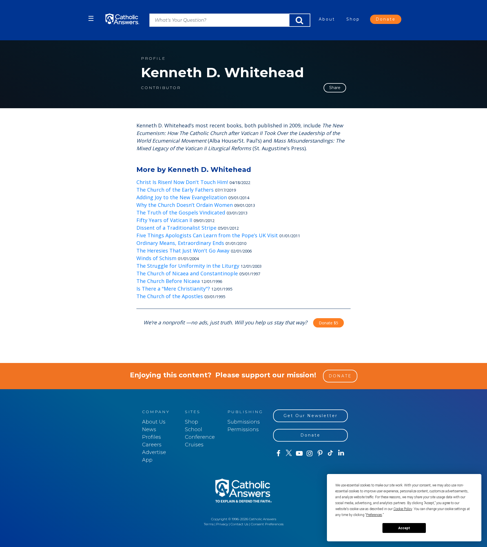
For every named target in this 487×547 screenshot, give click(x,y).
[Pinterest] (320, 453)
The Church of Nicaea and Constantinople (187, 273)
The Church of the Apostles (169, 296)
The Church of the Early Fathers (175, 189)
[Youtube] (299, 453)
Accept (404, 528)
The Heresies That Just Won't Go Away (182, 250)
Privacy (222, 524)
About (327, 19)
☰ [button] (91, 18)
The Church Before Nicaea (168, 281)
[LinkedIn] (341, 453)
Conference (200, 437)
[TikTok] (330, 453)
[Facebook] (278, 453)
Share (334, 87)
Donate (386, 19)
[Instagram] (309, 453)
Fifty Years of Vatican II (164, 220)
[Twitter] (289, 453)
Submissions (243, 422)
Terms (209, 524)
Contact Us (239, 524)
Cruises (194, 445)
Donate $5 (328, 322)
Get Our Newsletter (311, 415)
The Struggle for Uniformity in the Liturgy (187, 265)
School (193, 429)
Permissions (243, 429)
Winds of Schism (156, 258)
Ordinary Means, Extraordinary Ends (180, 243)
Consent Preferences (267, 524)
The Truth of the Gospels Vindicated (180, 212)
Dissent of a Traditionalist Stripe (176, 227)
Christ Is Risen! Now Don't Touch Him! (182, 182)
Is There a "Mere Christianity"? (173, 288)
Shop (353, 19)
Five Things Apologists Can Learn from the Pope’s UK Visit (207, 235)
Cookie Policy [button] (402, 509)
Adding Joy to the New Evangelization (181, 197)
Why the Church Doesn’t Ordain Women (184, 204)
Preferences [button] (374, 515)
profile (153, 58)
